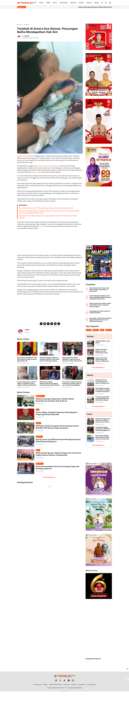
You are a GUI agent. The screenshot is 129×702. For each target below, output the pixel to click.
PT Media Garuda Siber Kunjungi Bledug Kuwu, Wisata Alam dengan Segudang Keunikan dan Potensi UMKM (102, 398)
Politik (48, 3)
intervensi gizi (36, 172)
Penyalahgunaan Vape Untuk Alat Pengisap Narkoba (99, 311)
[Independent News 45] (26, 2)
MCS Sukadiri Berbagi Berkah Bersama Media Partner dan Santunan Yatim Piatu (102, 437)
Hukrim (81, 3)
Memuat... (89, 662)
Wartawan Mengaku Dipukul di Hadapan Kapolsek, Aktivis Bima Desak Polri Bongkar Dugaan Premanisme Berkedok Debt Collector (49, 359)
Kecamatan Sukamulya (51, 166)
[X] (48, 323)
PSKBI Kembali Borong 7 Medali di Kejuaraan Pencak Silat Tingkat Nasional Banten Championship (58, 454)
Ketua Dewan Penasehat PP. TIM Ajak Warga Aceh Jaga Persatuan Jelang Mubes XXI (46, 208)
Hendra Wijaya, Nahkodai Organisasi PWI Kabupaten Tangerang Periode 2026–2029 (56, 413)
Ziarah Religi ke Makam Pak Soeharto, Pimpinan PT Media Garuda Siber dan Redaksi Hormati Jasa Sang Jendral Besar (102, 390)
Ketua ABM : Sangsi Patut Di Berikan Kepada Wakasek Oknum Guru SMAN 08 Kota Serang (100, 319)
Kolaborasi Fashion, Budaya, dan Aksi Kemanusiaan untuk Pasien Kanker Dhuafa (102, 351)
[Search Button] (106, 2)
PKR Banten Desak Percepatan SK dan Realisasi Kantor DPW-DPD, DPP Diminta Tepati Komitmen (57, 427)
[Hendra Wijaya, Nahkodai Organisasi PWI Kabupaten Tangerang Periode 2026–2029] (25, 414)
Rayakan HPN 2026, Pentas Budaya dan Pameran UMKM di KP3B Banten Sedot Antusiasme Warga (102, 359)
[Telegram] (51, 323)
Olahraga (39, 436)
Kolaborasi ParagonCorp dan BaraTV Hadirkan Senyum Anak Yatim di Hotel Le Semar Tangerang (102, 420)
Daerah (89, 3)
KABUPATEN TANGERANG (25, 156)
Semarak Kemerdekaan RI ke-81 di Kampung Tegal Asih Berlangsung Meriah (57, 467)
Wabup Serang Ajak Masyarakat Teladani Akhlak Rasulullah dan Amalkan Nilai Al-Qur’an (84, 7)
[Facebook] (44, 323)
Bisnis (55, 3)
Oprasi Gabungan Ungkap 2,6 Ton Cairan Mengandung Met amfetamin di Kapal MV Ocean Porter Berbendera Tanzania (100, 297)
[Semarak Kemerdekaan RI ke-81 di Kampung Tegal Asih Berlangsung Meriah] (25, 468)
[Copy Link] (41, 323)
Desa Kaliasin (39, 166)
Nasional (73, 3)
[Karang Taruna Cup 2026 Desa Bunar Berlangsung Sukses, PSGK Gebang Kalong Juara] (25, 441)
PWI (37, 409)
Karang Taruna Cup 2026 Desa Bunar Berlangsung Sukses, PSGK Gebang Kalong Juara (58, 440)
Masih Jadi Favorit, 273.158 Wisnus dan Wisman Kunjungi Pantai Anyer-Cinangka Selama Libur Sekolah (102, 381)
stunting (42, 226)
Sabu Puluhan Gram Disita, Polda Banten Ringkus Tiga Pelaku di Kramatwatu (99, 289)
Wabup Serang (40, 396)
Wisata (96, 3)
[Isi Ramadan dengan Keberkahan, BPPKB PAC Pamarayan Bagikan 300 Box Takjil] (90, 429)
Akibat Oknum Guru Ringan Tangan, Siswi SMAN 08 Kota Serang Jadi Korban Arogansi (100, 305)
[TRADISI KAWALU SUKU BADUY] (90, 343)
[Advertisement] (64, 16)
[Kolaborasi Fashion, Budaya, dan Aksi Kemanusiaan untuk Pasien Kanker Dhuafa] (90, 352)
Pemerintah (63, 3)
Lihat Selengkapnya (49, 477)
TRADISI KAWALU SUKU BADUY (102, 341)
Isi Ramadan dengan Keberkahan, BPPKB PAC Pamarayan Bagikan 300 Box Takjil (102, 428)
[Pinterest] (55, 323)
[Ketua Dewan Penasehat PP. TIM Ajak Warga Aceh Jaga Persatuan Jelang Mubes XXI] (27, 349)
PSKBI (38, 450)
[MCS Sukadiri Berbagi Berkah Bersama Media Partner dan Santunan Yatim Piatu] (90, 438)
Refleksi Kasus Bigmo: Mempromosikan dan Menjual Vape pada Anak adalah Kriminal (49, 383)
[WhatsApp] (58, 323)
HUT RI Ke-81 (39, 463)
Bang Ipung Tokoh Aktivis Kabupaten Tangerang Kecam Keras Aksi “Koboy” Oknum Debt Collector (72, 359)
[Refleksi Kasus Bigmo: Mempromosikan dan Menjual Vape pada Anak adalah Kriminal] (50, 373)
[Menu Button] (110, 2)
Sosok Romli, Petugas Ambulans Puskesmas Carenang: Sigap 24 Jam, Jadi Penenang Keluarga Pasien (72, 383)
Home (41, 3)
